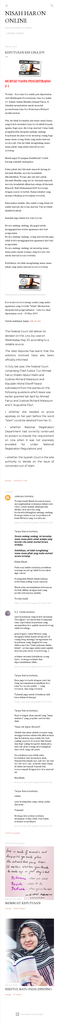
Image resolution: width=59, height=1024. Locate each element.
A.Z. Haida (19, 612)
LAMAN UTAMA (15, 33)
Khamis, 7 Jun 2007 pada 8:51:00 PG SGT (33, 782)
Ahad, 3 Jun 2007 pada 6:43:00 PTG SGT (33, 666)
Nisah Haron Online (25, 16)
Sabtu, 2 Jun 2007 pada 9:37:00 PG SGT (33, 603)
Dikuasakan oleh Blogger (32, 1014)
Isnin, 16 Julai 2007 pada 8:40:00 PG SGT (33, 826)
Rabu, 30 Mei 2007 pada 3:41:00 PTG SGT (33, 522)
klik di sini (35, 321)
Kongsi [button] (8, 480)
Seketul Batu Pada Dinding (28, 989)
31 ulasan (18, 994)
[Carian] (52, 5)
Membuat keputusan (23, 903)
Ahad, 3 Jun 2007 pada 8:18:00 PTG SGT (33, 702)
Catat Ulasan (12, 833)
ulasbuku (19, 496)
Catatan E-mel (20, 480)
